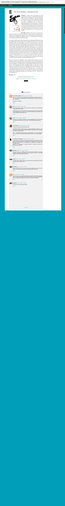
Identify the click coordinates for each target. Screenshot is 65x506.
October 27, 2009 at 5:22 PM (22, 150)
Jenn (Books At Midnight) (18, 138)
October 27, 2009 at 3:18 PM (28, 138)
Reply (14, 102)
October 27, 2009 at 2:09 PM (20, 117)
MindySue (32, 76)
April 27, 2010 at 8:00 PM (20, 159)
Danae (14, 159)
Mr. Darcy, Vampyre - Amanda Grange (26, 12)
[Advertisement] (49, 30)
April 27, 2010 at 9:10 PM (21, 166)
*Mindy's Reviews (22, 78)
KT (13, 174)
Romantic (34, 78)
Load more (26, 207)
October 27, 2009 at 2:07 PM (20, 106)
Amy (14, 106)
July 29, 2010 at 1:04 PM (21, 183)
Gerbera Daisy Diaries (17, 95)
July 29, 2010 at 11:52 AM (19, 174)
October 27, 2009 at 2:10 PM (24, 125)
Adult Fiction (29, 78)
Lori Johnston (15, 125)
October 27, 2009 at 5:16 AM (27, 95)
